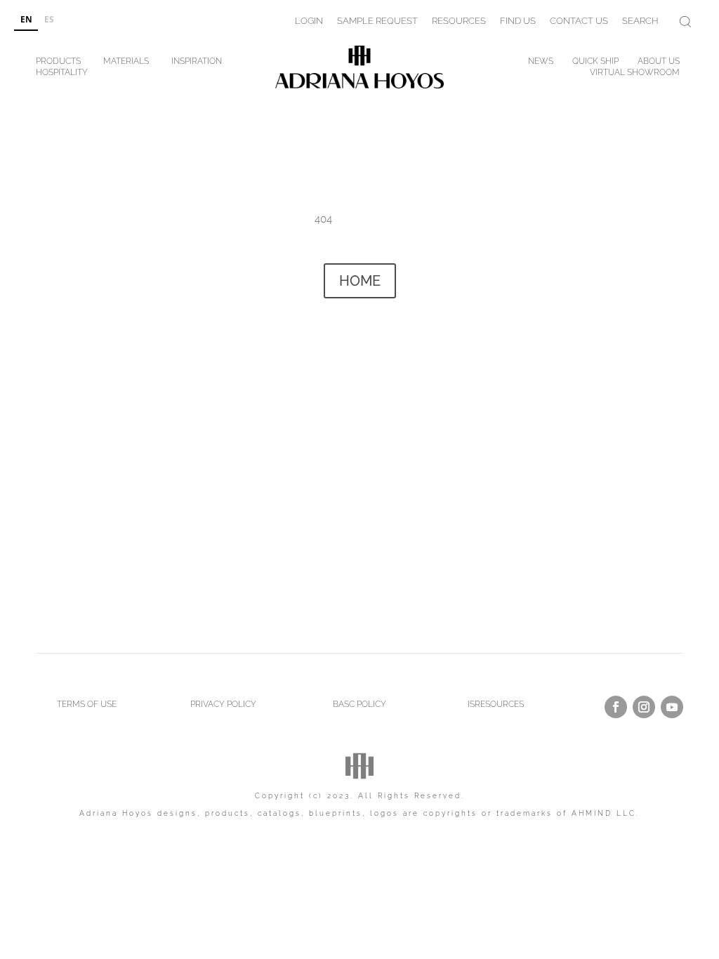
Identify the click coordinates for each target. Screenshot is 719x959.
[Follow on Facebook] (616, 707)
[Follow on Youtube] (672, 707)
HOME (360, 280)
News (540, 63)
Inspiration (196, 63)
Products (58, 63)
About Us (659, 63)
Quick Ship (595, 63)
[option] (49, 20)
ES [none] (49, 19)
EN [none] (26, 19)
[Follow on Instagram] (644, 707)
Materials (126, 63)
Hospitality (62, 74)
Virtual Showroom (635, 74)
